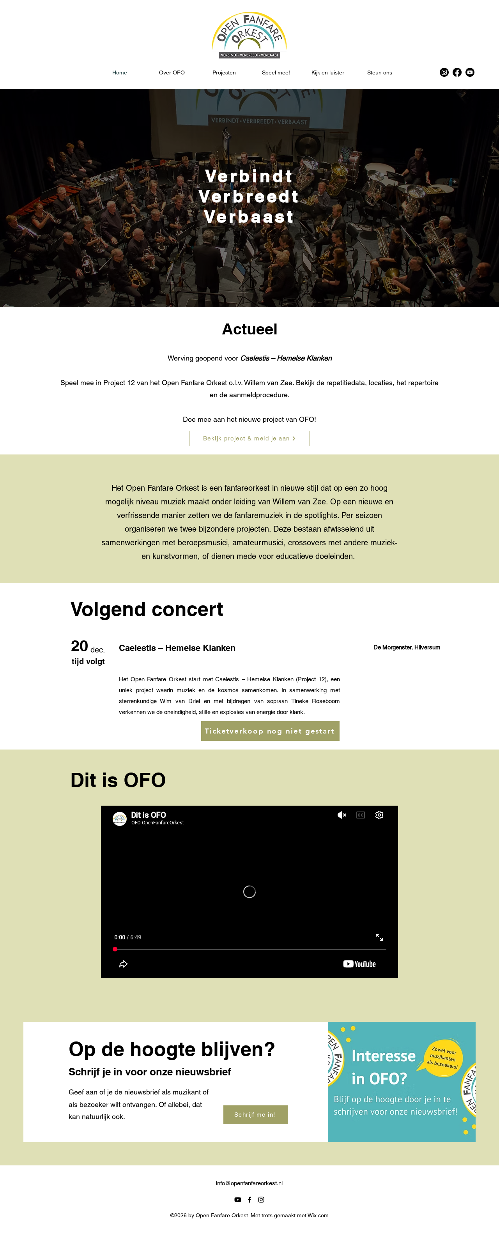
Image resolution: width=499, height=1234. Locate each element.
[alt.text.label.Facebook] (249, 1200)
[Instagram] (444, 72)
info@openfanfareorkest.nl (249, 1183)
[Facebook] (457, 72)
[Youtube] (469, 72)
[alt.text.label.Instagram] (261, 1200)
